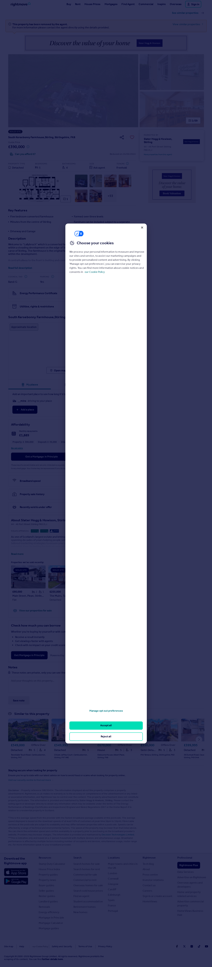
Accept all (106, 725)
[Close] (142, 227)
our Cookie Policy (95, 271)
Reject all (106, 736)
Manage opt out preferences (106, 710)
